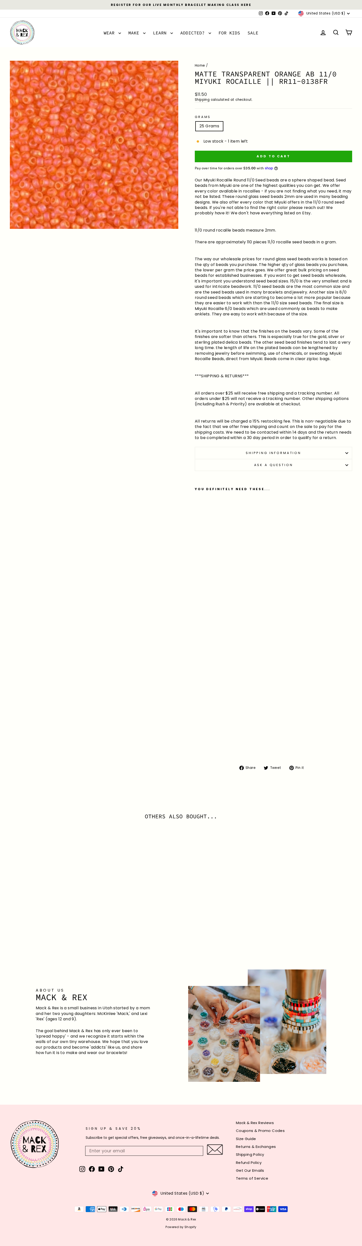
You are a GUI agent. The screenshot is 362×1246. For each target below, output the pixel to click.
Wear (110, 33)
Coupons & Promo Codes (260, 1130)
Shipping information (273, 453)
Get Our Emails (250, 1170)
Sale (252, 33)
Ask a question (273, 465)
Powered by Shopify (180, 1227)
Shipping (202, 99)
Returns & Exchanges (256, 1146)
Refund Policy (249, 1162)
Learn (161, 33)
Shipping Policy (250, 1154)
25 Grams (209, 126)
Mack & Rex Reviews (255, 1122)
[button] (215, 1149)
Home (200, 65)
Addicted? (193, 33)
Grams (203, 117)
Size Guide (246, 1138)
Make (135, 33)
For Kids (229, 33)
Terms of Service (252, 1178)
